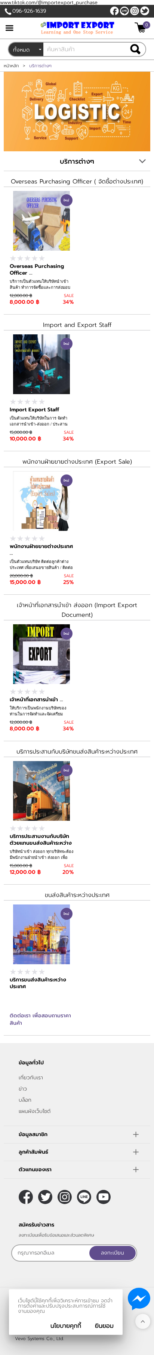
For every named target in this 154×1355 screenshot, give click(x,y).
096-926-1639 (29, 11)
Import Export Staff (34, 410)
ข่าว (23, 1089)
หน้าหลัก (11, 65)
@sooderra (124, 10)
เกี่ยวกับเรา (31, 1078)
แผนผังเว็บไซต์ (34, 1111)
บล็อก (25, 1100)
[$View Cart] (141, 27)
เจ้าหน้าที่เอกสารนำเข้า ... (36, 699)
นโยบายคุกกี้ (65, 1325)
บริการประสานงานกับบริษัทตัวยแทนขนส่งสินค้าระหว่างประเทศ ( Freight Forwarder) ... (41, 846)
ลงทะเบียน (112, 1253)
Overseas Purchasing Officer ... (37, 269)
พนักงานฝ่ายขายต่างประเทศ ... (41, 549)
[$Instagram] (134, 10)
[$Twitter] (144, 10)
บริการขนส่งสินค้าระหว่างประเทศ (38, 983)
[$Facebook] (114, 10)
